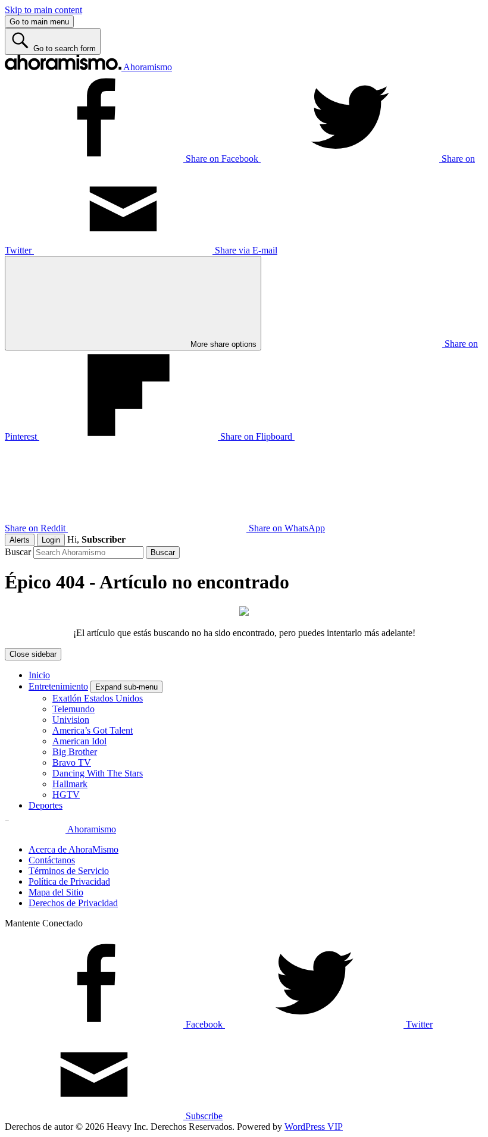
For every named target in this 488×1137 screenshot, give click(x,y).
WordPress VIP (313, 1127)
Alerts (20, 539)
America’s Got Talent (92, 730)
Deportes (45, 805)
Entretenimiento (58, 686)
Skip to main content (43, 10)
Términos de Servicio (69, 871)
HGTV (66, 795)
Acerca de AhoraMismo (73, 849)
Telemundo (73, 709)
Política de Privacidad (69, 881)
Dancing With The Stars (97, 773)
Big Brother (74, 752)
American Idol (79, 741)
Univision (70, 720)
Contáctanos (52, 860)
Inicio (39, 675)
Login (51, 539)
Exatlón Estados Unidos (97, 698)
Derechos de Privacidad (73, 903)
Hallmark (69, 784)
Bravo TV (71, 762)
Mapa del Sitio (56, 892)
